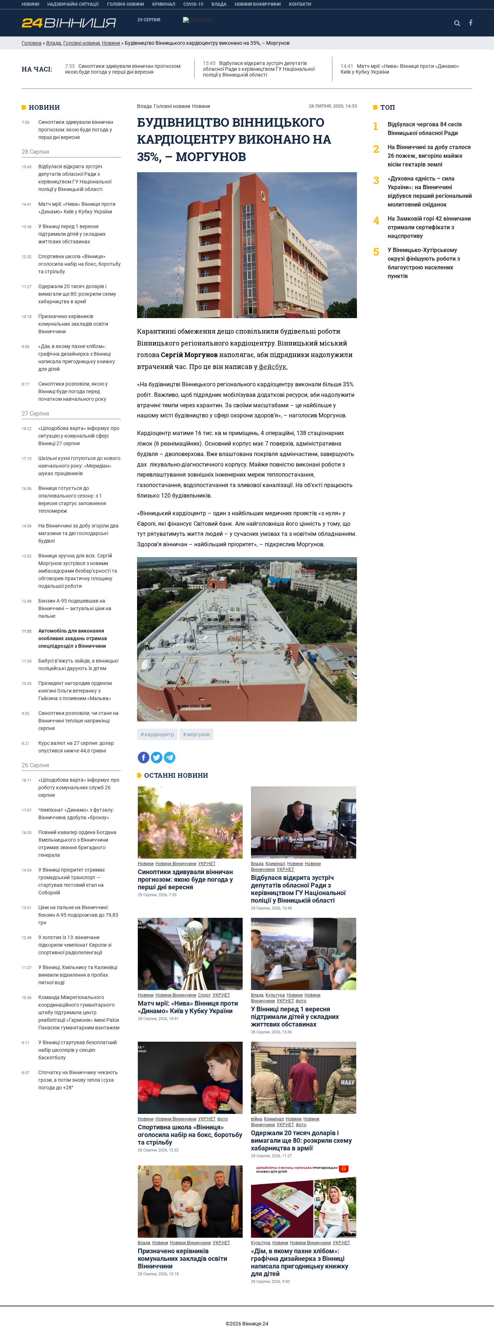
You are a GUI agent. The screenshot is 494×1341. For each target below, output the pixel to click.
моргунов (198, 734)
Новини (30, 4)
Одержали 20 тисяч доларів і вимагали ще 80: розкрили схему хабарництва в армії (301, 1140)
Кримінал (163, 4)
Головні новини (125, 4)
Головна (32, 43)
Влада (219, 4)
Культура (275, 995)
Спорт (204, 995)
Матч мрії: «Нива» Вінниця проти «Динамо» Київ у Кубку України (188, 1007)
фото (301, 1000)
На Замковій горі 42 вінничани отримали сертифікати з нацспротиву (429, 227)
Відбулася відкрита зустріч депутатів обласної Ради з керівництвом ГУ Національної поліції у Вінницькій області (298, 889)
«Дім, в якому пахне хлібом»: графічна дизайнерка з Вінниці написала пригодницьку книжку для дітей (299, 1262)
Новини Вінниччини (258, 4)
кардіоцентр (159, 734)
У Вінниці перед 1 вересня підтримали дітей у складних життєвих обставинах (295, 1016)
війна (256, 1118)
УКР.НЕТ (207, 863)
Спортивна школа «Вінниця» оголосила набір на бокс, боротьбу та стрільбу (190, 1134)
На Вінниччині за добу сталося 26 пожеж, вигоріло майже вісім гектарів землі (429, 156)
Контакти (300, 4)
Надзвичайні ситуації (73, 4)
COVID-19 (193, 4)
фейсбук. (272, 366)
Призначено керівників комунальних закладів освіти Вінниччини (182, 1258)
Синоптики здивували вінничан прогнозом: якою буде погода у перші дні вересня (185, 879)
